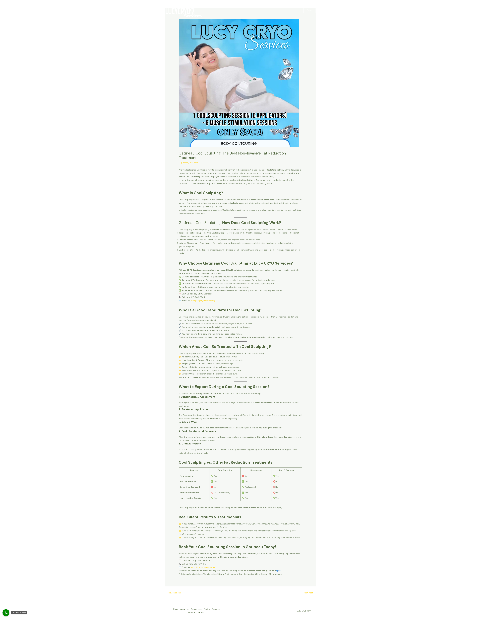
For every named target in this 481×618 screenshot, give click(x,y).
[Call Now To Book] (6, 612)
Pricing (262, 10)
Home (222, 10)
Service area (247, 10)
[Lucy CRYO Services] (183, 10)
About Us (233, 10)
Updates (184, 162)
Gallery (284, 10)
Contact (295, 10)
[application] (254, 10)
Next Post (309, 592)
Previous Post (173, 592)
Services (273, 10)
